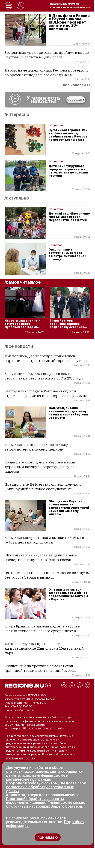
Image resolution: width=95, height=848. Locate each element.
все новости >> (76, 85)
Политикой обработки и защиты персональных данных (35, 801)
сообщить (76, 99)
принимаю (47, 837)
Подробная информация (20, 758)
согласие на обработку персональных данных (40, 789)
